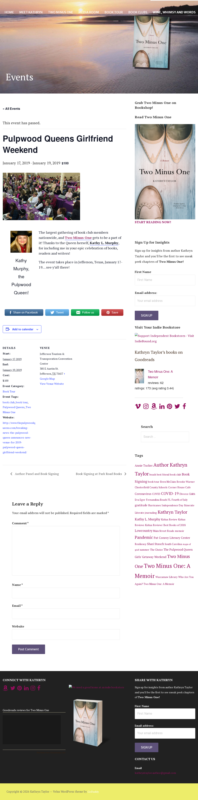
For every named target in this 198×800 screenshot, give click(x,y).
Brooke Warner (186, 481)
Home (9, 12)
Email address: (146, 293)
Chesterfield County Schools (151, 487)
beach (152, 474)
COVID (156, 494)
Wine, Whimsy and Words (174, 12)
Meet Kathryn (31, 12)
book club (9, 402)
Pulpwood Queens (14, 407)
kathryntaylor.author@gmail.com (155, 773)
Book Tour (113, 12)
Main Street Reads (163, 531)
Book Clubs (137, 12)
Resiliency (140, 544)
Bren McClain (168, 481)
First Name (143, 272)
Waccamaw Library (166, 577)
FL (169, 499)
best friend (163, 474)
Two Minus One (60, 12)
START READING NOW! (153, 222)
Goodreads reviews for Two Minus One (26, 710)
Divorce (184, 494)
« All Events (11, 108)
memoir (179, 531)
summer (144, 549)
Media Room (89, 12)
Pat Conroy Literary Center (172, 538)
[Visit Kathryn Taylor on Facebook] (184, 407)
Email (17, 605)
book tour (22, 402)
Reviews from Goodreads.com (51, 752)
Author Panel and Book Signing (36, 474)
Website (18, 626)
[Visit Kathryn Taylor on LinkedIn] (162, 407)
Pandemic (144, 537)
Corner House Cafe (179, 487)
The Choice (156, 549)
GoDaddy (93, 791)
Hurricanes (154, 505)
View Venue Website (52, 383)
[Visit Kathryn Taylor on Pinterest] (169, 407)
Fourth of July (180, 499)
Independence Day (172, 505)
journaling (151, 512)
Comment (20, 523)
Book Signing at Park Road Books (99, 474)
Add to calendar (22, 329)
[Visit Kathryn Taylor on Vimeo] (138, 407)
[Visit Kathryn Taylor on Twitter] (177, 407)
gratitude (141, 505)
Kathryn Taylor (172, 512)
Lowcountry (143, 531)
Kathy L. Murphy (147, 519)
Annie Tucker (144, 465)
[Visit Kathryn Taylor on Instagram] (145, 407)
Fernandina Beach (156, 499)
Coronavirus (143, 494)
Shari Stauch (155, 544)
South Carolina (173, 544)
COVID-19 (170, 493)
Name (17, 585)
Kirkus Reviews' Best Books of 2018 (165, 525)
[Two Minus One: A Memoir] (141, 377)
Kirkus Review (169, 519)
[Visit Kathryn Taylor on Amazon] (154, 407)
